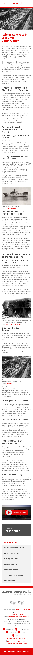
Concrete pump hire (11, 570)
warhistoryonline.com (13, 324)
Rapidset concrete (10, 564)
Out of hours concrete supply (14, 575)
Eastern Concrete (13, 3)
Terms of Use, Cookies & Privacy (17, 644)
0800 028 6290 (16, 609)
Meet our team (12, 639)
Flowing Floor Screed (11, 559)
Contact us (22, 641)
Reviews (22, 639)
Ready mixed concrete (12, 553)
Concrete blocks (9, 581)
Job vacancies (11, 641)
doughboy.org (11, 208)
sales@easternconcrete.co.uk (18, 617)
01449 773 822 (18, 615)
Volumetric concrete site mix (14, 548)
